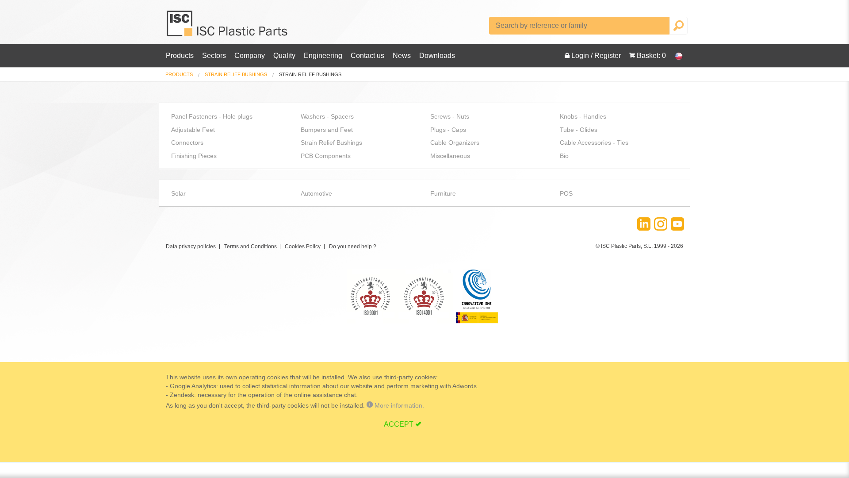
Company (249, 55)
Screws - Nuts (449, 116)
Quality (284, 55)
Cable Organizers (454, 142)
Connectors (187, 142)
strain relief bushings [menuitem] (310, 74)
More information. (398, 405)
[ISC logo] (228, 27)
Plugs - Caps (448, 129)
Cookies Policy (303, 246)
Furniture (443, 193)
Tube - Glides (578, 129)
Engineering (323, 55)
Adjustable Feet (193, 129)
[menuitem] (179, 74)
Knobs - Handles (583, 116)
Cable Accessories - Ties (594, 142)
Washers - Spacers (327, 116)
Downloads (437, 55)
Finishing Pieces (194, 155)
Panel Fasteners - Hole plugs (211, 116)
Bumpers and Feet (327, 129)
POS (566, 193)
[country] (674, 55)
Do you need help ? (352, 246)
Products (180, 55)
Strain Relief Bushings (236, 74)
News (402, 55)
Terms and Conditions (250, 246)
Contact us (367, 55)
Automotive (316, 193)
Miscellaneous (450, 155)
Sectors (214, 55)
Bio (564, 155)
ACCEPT (398, 424)
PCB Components (326, 155)
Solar (178, 193)
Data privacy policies (191, 246)
